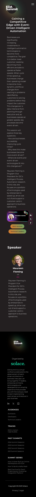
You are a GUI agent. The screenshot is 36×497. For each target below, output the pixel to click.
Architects (11, 413)
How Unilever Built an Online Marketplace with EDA (18, 462)
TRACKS (11, 426)
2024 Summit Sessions (16, 442)
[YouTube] (18, 403)
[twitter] (13, 404)
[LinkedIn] (8, 403)
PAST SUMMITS (15, 438)
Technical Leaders (17, 231)
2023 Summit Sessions (16, 445)
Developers (12, 417)
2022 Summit (17, 226)
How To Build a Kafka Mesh (18, 466)
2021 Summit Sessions (16, 451)
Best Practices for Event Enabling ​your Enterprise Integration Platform (17, 471)
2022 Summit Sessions (16, 448)
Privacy (15, 490)
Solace (25, 486)
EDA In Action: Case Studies (13, 431)
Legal (21, 490)
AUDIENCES (13, 410)
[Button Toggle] (33, 4)
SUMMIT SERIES (15, 458)
